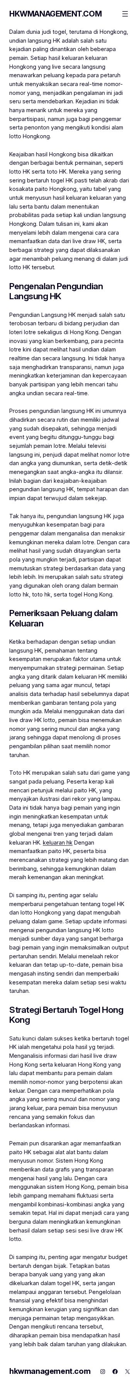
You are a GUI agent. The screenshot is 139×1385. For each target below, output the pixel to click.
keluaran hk (58, 842)
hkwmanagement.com (55, 13)
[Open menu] (125, 13)
